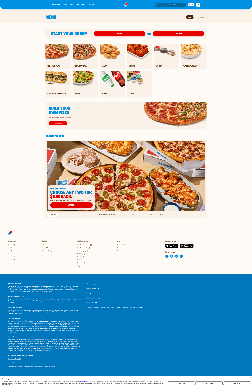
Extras (131, 93)
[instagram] (171, 256)
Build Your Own (53, 66)
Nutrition (44, 245)
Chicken (132, 66)
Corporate (11, 245)
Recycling (80, 257)
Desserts (159, 66)
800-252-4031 (45, 366)
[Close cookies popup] (250, 377)
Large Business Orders (83, 248)
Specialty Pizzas (81, 66)
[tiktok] (181, 256)
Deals (72, 4)
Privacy (118, 248)
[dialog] (126, 381)
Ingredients (44, 254)
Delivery (120, 33)
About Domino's (11, 248)
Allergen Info (45, 248)
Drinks (104, 93)
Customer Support (12, 254)
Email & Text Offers (12, 257)
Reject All (209, 383)
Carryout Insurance (81, 266)
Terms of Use (120, 251)
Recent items (200, 17)
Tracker (91, 4)
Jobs (10, 251)
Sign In (191, 5)
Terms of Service (135, 307)
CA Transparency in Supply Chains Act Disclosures (20, 355)
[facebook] (167, 256)
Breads (104, 66)
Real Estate (81, 263)
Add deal (71, 205)
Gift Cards (79, 260)
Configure (181, 383)
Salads (77, 93)
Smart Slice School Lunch (84, 245)
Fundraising (81, 254)
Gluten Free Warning (47, 251)
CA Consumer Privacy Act (14, 359)
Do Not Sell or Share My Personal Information (128, 245)
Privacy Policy (124, 307)
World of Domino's (12, 260)
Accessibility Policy (13, 363)
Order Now (56, 4)
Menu (65, 4)
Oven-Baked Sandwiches (56, 93)
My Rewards (81, 4)
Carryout (178, 33)
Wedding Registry (82, 251)
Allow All (236, 383)
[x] (176, 256)
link (9, 384)
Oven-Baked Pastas (190, 66)
